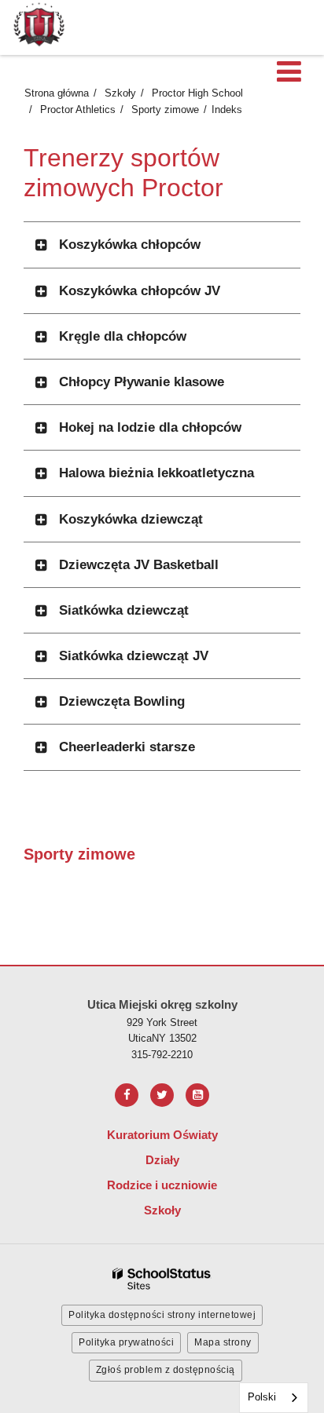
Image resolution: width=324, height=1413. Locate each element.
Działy (162, 1160)
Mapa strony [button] (223, 1342)
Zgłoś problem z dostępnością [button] (165, 1369)
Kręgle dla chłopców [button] (122, 336)
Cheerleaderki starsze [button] (127, 746)
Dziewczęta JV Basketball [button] (139, 564)
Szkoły (120, 93)
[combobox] (273, 1397)
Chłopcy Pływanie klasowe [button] (141, 381)
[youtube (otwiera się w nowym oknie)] (197, 1095)
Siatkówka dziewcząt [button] (124, 610)
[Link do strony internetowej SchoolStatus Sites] (162, 1279)
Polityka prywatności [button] (126, 1342)
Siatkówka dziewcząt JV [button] (133, 655)
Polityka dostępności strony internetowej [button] (162, 1314)
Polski (262, 1397)
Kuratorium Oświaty (162, 1134)
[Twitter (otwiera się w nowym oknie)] (162, 1095)
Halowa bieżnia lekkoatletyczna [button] (156, 473)
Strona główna (56, 93)
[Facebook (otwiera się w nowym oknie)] (126, 1095)
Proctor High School (197, 93)
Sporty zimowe (165, 109)
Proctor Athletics (78, 109)
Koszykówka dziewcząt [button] (131, 519)
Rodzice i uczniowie (162, 1185)
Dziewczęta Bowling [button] (122, 701)
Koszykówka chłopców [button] (130, 244)
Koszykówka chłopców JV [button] (139, 290)
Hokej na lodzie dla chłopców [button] (150, 427)
